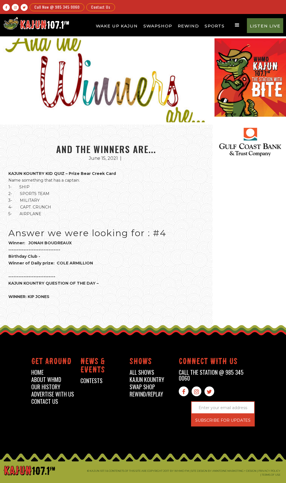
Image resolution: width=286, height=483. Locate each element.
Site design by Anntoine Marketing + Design (223, 470)
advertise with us (52, 394)
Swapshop (157, 26)
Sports (214, 26)
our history (45, 387)
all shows (142, 372)
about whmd (46, 380)
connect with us (208, 362)
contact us (44, 401)
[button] (237, 25)
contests (91, 381)
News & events (92, 366)
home (37, 372)
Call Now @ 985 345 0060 (57, 7)
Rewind (188, 26)
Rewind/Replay (146, 394)
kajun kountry (147, 380)
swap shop (142, 387)
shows (141, 362)
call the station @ (211, 375)
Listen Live (265, 26)
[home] (36, 23)
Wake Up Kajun (117, 26)
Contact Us (100, 7)
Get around (51, 362)
